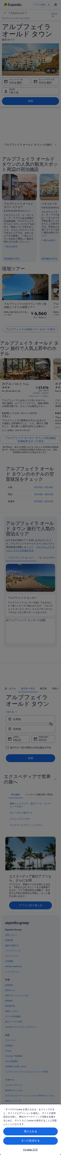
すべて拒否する (30, 1140)
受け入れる (30, 1131)
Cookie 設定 (30, 1149)
